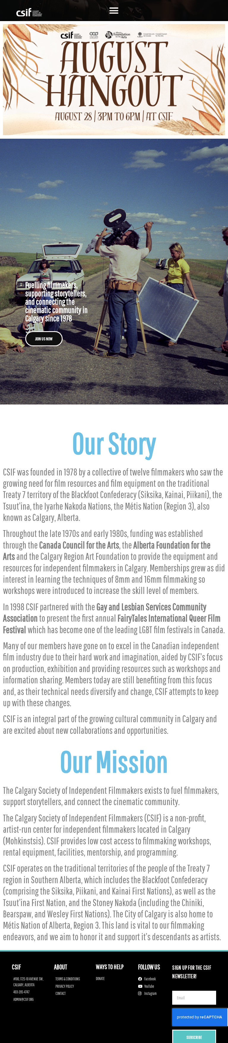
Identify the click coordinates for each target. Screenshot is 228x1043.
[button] (114, 10)
